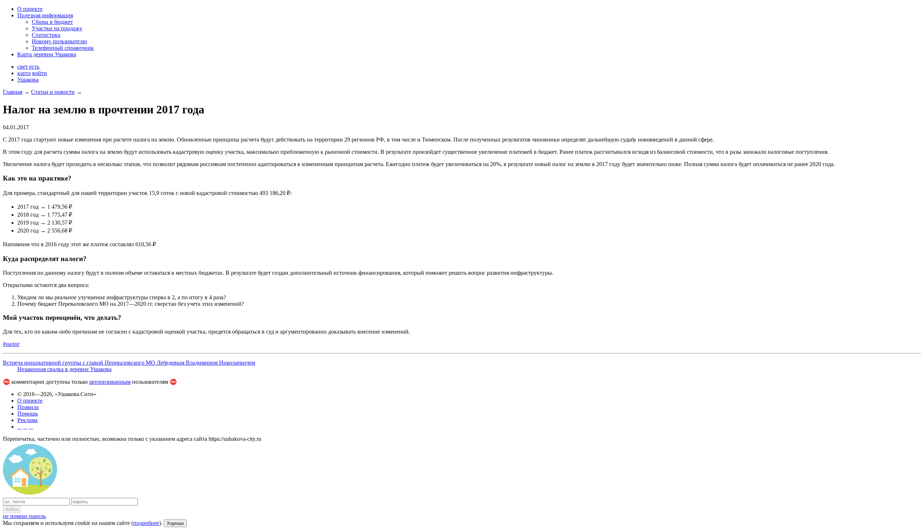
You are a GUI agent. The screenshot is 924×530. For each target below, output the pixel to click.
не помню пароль (24, 516)
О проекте (30, 9)
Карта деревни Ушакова (46, 54)
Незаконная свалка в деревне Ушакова (64, 369)
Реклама (27, 420)
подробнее (146, 523)
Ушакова (28, 80)
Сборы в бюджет (52, 22)
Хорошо (175, 523)
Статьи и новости (53, 92)
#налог (11, 344)
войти (39, 73)
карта (24, 73)
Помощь (27, 413)
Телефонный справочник (63, 48)
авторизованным (110, 382)
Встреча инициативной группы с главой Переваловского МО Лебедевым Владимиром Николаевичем (129, 363)
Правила (28, 407)
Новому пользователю (59, 41)
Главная (12, 92)
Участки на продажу (57, 28)
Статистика (46, 35)
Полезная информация (45, 15)
